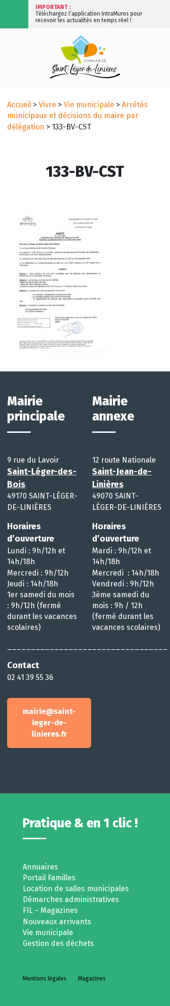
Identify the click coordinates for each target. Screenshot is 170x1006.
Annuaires (40, 866)
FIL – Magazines (50, 910)
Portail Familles (49, 877)
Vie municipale (89, 104)
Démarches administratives (71, 899)
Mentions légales (45, 978)
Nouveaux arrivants (57, 921)
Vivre (47, 104)
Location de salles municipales (76, 888)
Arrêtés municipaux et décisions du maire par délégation (77, 115)
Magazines (92, 978)
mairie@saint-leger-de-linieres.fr (49, 723)
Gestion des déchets (58, 943)
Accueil (19, 104)
